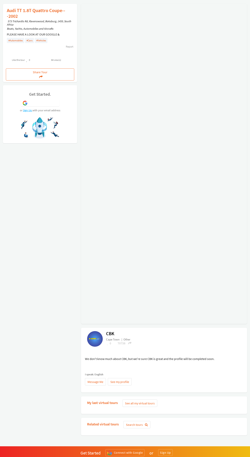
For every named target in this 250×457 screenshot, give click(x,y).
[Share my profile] (128, 343)
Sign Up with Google (43, 103)
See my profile (119, 382)
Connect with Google (128, 452)
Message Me (95, 382)
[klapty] (95, 338)
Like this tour (18, 59)
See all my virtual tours (140, 403)
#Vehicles (41, 40)
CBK (110, 333)
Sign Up (27, 110)
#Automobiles (15, 40)
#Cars (29, 40)
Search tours (134, 425)
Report (69, 46)
